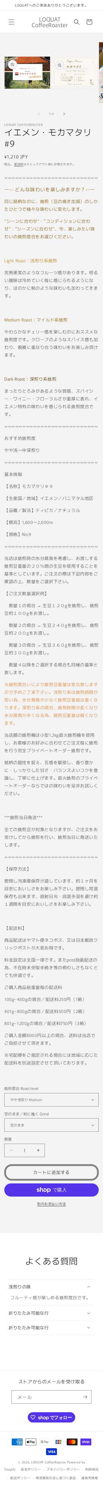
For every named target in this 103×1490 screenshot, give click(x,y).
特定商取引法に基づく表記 (56, 1477)
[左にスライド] (39, 114)
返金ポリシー (31, 1469)
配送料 (18, 164)
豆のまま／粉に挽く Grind (26, 1113)
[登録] (85, 1397)
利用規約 (92, 1469)
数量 (8, 1139)
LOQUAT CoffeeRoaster (48, 1462)
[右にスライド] (64, 114)
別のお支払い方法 (51, 1203)
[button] (11, 22)
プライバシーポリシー (63, 1469)
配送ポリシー (20, 1477)
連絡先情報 (89, 1477)
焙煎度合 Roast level (21, 1088)
